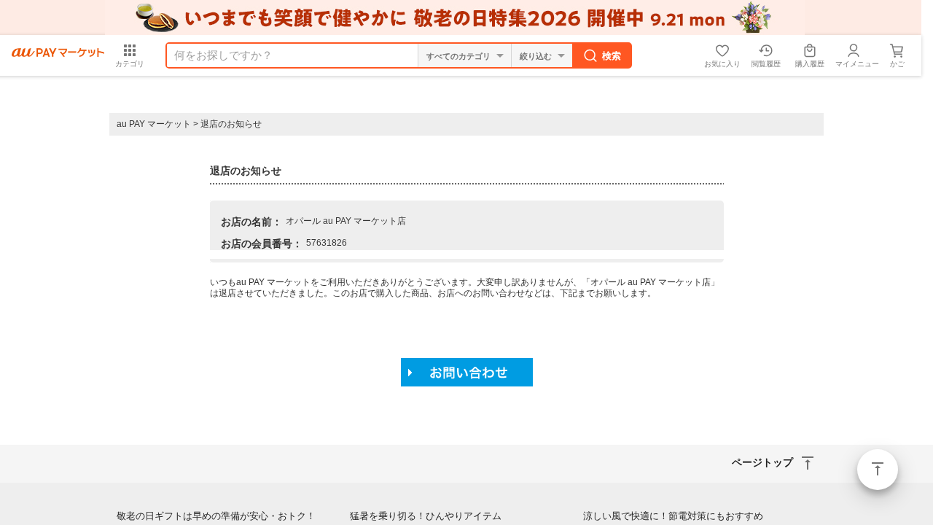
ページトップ (877, 469)
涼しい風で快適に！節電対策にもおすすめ (673, 515)
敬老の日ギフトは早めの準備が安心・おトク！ (216, 515)
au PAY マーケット (154, 124)
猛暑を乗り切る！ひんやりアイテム (425, 515)
